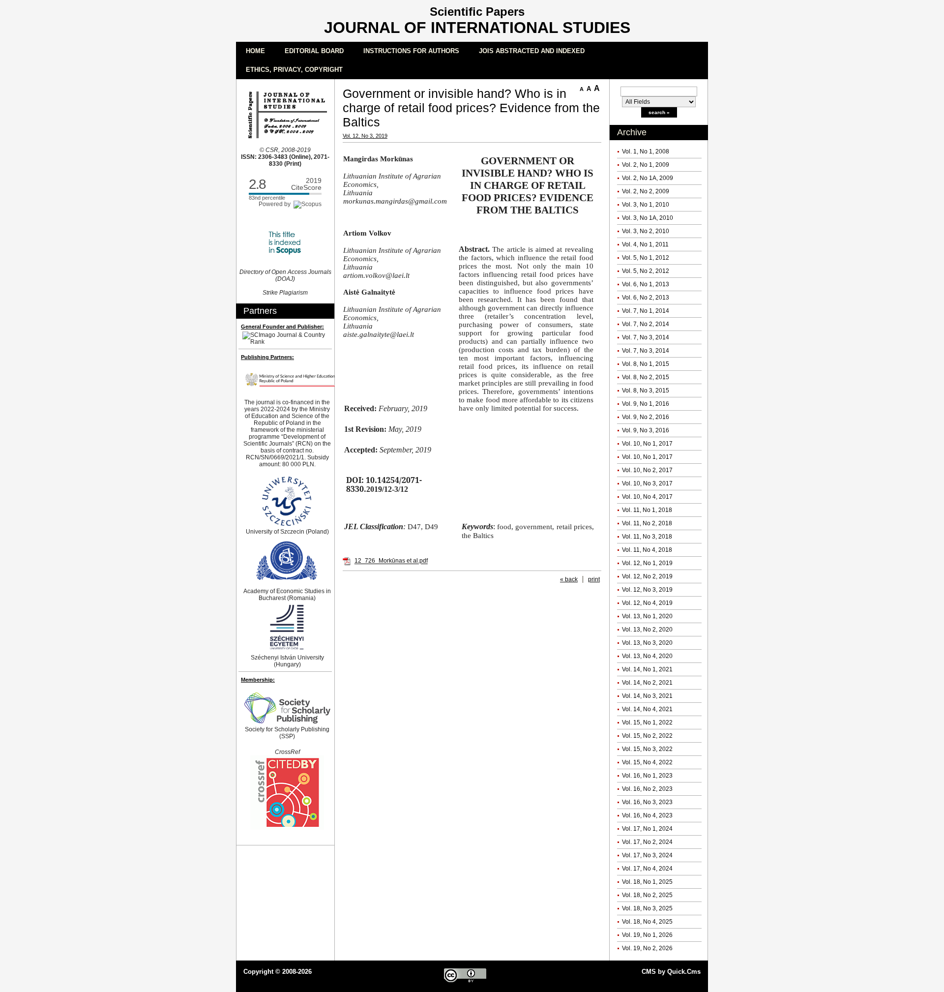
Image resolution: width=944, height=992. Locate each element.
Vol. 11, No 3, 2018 (647, 536)
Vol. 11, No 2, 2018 (647, 523)
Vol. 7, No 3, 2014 (645, 337)
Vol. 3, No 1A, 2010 (647, 217)
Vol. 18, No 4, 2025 (647, 921)
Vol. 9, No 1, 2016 (645, 403)
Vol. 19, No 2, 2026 (647, 948)
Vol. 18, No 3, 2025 (647, 908)
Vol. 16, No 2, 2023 (647, 788)
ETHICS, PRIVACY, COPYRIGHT (294, 69)
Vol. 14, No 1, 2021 (647, 669)
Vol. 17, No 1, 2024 (647, 828)
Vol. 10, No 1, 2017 (647, 443)
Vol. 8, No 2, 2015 (645, 377)
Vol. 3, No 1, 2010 (645, 204)
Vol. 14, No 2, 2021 (647, 682)
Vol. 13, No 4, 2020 (647, 656)
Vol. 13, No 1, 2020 (647, 616)
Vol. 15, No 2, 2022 (647, 735)
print (594, 579)
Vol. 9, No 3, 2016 (645, 430)
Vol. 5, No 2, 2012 (645, 271)
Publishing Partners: (267, 357)
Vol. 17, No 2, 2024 (647, 842)
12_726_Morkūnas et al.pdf (391, 561)
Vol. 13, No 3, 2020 (647, 642)
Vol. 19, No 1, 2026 (647, 935)
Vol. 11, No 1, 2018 (647, 510)
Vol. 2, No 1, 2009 (645, 164)
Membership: (258, 680)
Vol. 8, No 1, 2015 (645, 364)
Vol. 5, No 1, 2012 (645, 257)
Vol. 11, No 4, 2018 (647, 549)
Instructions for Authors (411, 51)
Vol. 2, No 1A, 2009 (647, 178)
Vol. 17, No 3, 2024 (647, 855)
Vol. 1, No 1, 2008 (645, 151)
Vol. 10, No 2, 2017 (647, 470)
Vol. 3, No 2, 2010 (645, 231)
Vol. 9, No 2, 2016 (645, 417)
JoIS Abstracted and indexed (532, 51)
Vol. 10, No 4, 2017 (647, 496)
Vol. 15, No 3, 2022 (647, 749)
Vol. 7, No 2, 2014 (645, 324)
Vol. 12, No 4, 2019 (647, 603)
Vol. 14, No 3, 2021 (647, 695)
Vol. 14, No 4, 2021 (647, 709)
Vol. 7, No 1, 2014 (645, 310)
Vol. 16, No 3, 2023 (647, 802)
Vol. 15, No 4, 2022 (647, 762)
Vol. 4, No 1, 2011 (645, 244)
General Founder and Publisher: (282, 327)
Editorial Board (314, 51)
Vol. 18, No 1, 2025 (647, 881)
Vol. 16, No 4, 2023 (647, 815)
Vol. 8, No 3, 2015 (645, 390)
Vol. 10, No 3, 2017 (647, 483)
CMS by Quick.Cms (671, 971)
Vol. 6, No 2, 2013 (645, 297)
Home (255, 51)
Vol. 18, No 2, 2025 (647, 895)
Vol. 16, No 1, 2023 (647, 775)
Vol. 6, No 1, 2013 (645, 284)
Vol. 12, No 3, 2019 (647, 589)
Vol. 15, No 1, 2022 (647, 722)
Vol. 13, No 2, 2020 (647, 629)
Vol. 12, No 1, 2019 (647, 563)
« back (569, 579)
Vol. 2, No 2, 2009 (645, 191)
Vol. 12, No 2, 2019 (647, 576)
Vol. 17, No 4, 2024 (647, 868)
